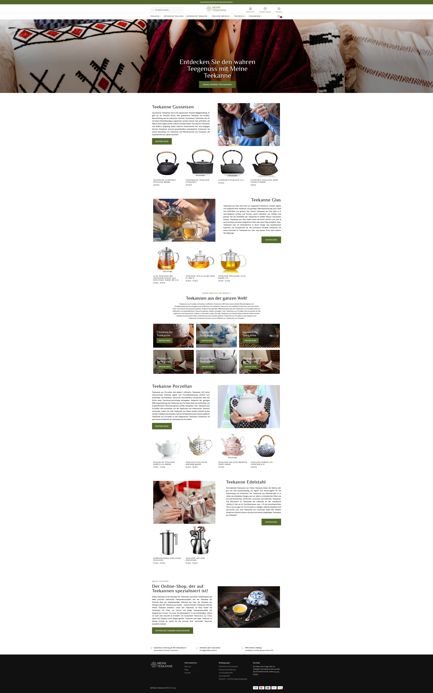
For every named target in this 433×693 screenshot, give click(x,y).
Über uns (188, 666)
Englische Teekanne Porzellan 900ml (164, 463)
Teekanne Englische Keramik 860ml (197, 463)
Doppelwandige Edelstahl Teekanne (167, 559)
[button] (277, 16)
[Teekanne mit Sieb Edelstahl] (200, 541)
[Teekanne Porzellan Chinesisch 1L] (265, 445)
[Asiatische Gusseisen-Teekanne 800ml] (167, 162)
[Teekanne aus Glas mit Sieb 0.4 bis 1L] (200, 258)
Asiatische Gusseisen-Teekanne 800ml (164, 181)
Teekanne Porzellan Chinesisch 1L (262, 463)
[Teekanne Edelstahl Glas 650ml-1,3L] (232, 258)
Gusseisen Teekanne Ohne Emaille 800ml (264, 181)
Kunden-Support (265, 12)
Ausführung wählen (168, 288)
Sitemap (173, 688)
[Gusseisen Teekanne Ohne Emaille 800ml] (265, 162)
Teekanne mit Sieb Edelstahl (195, 559)
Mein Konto (250, 12)
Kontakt (188, 673)
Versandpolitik (224, 676)
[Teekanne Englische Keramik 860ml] (200, 445)
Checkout (278, 12)
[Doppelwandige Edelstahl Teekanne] (167, 541)
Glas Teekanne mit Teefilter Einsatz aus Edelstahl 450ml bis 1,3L (166, 278)
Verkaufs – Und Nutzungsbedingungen (233, 679)
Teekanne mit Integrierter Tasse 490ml (232, 463)
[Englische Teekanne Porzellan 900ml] (167, 445)
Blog (186, 670)
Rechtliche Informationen (228, 666)
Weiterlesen (200, 190)
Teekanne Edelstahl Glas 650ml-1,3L (232, 277)
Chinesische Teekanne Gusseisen (198, 181)
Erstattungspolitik (226, 673)
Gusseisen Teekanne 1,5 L (231, 180)
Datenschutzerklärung (227, 670)
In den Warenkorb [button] (167, 190)
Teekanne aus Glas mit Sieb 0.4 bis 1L (200, 277)
